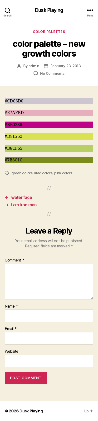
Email (11, 329)
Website (11, 351)
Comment (14, 260)
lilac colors (43, 173)
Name (11, 306)
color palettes (49, 32)
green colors (22, 173)
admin (34, 66)
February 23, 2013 (65, 66)
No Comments (52, 73)
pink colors (63, 173)
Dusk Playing (49, 10)
